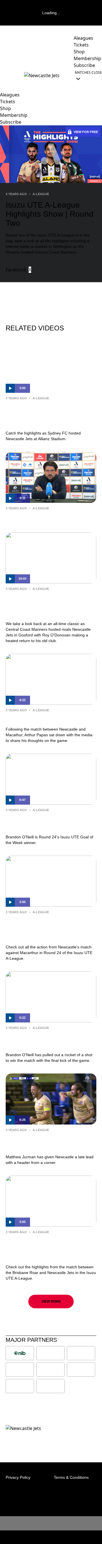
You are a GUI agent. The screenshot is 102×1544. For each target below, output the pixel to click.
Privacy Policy (18, 1477)
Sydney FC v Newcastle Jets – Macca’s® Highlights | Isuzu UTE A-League (49, 414)
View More (51, 1301)
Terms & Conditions (71, 1477)
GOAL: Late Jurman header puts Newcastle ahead (48, 1142)
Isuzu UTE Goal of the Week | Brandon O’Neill (44, 822)
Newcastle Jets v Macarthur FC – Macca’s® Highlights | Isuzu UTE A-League (49, 928)
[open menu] (4, 75)
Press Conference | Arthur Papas (49, 516)
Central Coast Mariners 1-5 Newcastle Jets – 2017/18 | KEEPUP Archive (41, 605)
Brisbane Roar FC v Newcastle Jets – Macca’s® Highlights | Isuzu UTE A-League (51, 1248)
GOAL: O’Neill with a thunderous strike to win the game (49, 1040)
